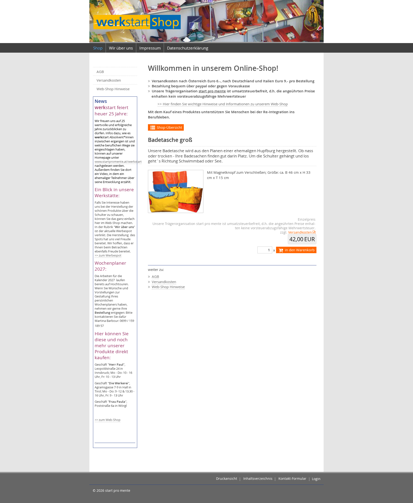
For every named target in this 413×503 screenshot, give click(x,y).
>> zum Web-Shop (107, 420)
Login (316, 479)
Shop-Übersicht (169, 127)
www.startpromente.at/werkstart (118, 162)
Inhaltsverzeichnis (257, 479)
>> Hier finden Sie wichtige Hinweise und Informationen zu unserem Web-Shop (223, 103)
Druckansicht (226, 479)
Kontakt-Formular (292, 479)
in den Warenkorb (299, 249)
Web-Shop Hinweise (113, 88)
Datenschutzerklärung (187, 48)
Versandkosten (109, 80)
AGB (100, 71)
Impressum (150, 48)
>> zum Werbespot (108, 255)
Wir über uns (121, 48)
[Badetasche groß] (176, 191)
